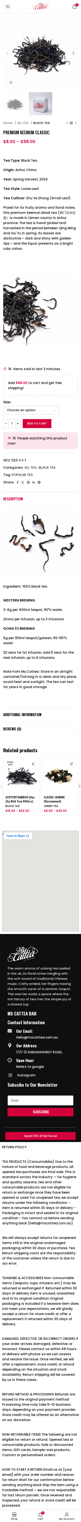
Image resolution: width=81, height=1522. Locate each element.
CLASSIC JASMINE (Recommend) (54, 799)
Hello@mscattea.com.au (37, 1037)
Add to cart (37, 423)
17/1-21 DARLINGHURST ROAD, (39, 1052)
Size (6, 402)
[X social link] (22, 482)
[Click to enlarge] (10, 82)
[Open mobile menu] (7, 6)
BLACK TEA (41, 123)
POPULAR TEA (22, 475)
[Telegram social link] (39, 482)
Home (8, 123)
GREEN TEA (51, 806)
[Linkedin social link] (33, 482)
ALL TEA (23, 123)
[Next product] (75, 123)
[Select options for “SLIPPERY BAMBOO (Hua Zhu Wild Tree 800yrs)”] (33, 763)
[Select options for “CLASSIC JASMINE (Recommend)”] (72, 763)
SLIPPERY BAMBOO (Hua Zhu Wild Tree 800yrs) (20, 799)
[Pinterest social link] (28, 482)
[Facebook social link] (17, 482)
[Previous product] (67, 123)
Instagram (26, 1075)
